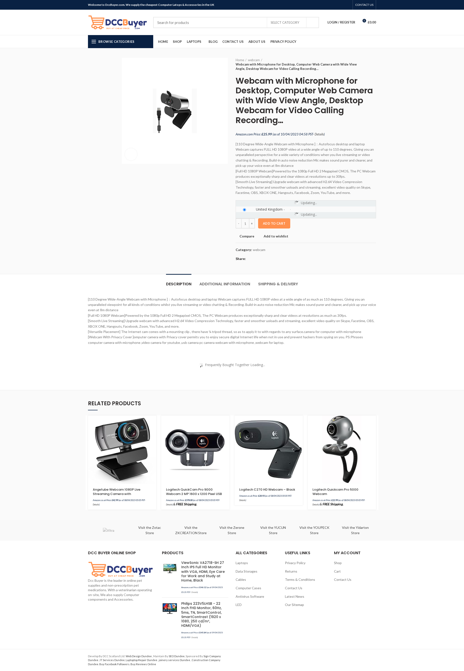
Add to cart (274, 223)
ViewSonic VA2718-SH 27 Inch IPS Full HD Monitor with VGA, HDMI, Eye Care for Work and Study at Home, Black (203, 571)
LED (239, 605)
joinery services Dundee (175, 660)
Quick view (153, 434)
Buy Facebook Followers (114, 664)
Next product (373, 64)
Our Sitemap (294, 605)
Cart (337, 571)
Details (319, 134)
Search (312, 22)
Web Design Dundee (139, 656)
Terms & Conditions (300, 579)
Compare (246, 236)
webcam (254, 60)
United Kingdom (269, 209)
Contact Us (293, 588)
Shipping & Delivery (278, 284)
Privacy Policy (295, 563)
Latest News (294, 596)
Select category (285, 22)
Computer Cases (248, 588)
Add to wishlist (276, 236)
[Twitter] (331, 5)
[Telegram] (347, 5)
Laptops (242, 563)
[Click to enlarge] (131, 154)
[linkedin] (342, 5)
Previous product (364, 64)
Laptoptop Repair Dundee (142, 660)
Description (178, 284)
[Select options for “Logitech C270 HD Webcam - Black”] (299, 423)
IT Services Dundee (112, 660)
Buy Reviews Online (143, 664)
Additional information (224, 284)
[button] (153, 423)
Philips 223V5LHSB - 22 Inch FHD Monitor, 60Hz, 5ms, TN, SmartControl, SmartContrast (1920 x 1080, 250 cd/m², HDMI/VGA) (201, 614)
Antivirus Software (250, 596)
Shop (338, 563)
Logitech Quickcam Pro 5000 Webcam (335, 491)
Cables (241, 579)
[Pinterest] (336, 5)
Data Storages (246, 571)
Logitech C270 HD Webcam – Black (267, 489)
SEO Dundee (177, 656)
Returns (291, 571)
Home (240, 60)
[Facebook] (325, 5)
